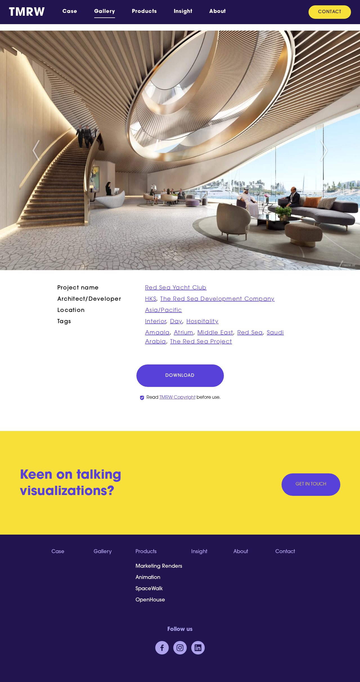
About (217, 11)
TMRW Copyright (177, 397)
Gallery (104, 11)
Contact (329, 12)
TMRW (27, 13)
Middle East (215, 333)
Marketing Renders (159, 566)
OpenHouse (150, 600)
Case (69, 11)
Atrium (184, 333)
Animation (148, 577)
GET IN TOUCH (311, 484)
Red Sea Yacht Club (176, 288)
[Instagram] (180, 647)
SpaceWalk (149, 589)
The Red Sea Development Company (217, 299)
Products (144, 11)
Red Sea (250, 333)
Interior (155, 322)
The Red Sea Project (201, 342)
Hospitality (202, 322)
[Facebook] (162, 647)
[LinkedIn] (198, 647)
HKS (150, 299)
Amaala (157, 333)
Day (176, 322)
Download (180, 375)
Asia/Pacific (163, 310)
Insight (183, 11)
